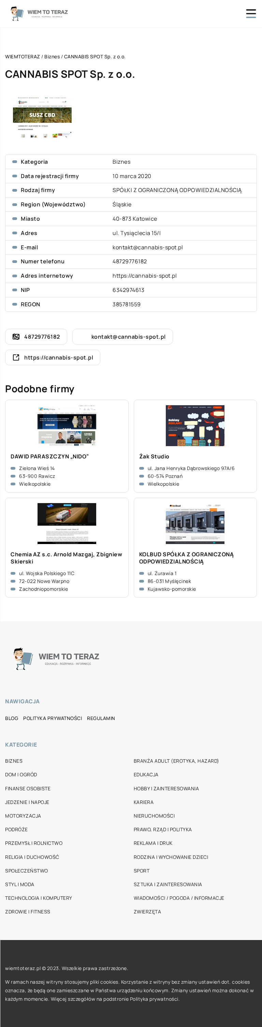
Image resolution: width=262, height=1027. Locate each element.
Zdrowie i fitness (27, 911)
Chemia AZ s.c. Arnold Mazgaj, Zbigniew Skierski (66, 558)
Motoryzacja (23, 815)
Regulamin (101, 718)
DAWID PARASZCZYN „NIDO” (50, 456)
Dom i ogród (21, 774)
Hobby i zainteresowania (166, 788)
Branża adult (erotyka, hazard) (176, 761)
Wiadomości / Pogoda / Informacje (179, 898)
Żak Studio (154, 456)
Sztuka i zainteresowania (168, 884)
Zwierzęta (147, 911)
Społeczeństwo (26, 870)
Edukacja (146, 774)
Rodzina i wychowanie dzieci (171, 857)
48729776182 (130, 261)
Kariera (144, 802)
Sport (142, 870)
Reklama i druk (153, 843)
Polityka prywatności (52, 718)
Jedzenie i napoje (27, 802)
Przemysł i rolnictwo (33, 843)
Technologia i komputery (38, 898)
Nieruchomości (154, 815)
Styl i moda (19, 884)
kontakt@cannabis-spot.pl (148, 247)
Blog (11, 718)
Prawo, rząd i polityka (163, 829)
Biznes (121, 161)
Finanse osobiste (27, 788)
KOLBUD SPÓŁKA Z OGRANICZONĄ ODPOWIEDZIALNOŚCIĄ (186, 558)
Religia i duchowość (32, 857)
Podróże (16, 829)
